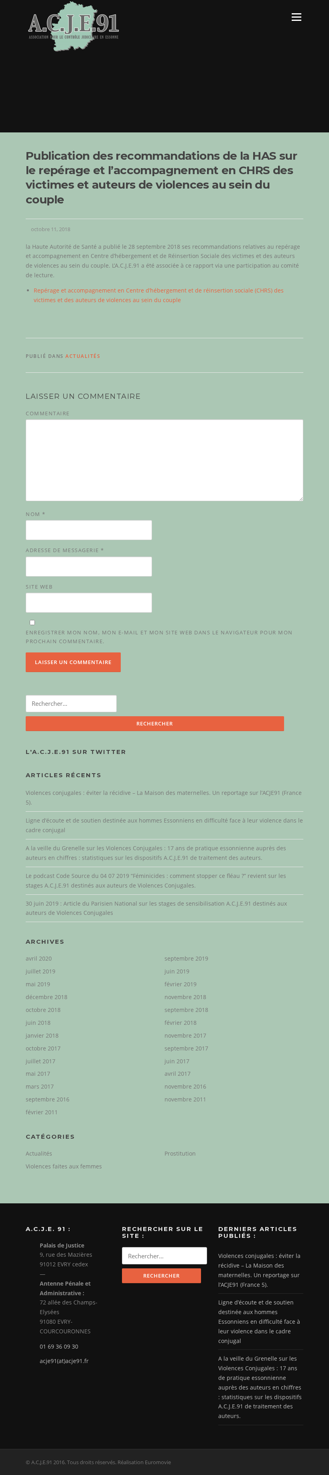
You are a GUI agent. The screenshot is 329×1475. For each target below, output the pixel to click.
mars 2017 (40, 1086)
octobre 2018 (43, 1010)
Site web (39, 586)
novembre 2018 (185, 997)
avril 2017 (177, 1073)
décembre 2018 (46, 997)
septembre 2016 (47, 1099)
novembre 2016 (185, 1086)
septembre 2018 (186, 1010)
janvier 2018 (42, 1035)
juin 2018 (38, 1022)
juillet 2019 (40, 971)
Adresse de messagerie (65, 550)
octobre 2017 (43, 1048)
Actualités (82, 356)
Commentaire (48, 413)
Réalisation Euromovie (144, 1462)
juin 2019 (176, 971)
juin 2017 (176, 1061)
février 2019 (180, 984)
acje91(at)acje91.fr (64, 1361)
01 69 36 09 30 (59, 1346)
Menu (296, 17)
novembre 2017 (185, 1035)
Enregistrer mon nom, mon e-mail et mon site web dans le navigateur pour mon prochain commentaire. (159, 637)
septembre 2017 (186, 1048)
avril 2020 (39, 958)
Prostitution (180, 1153)
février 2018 (180, 1022)
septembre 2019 (186, 958)
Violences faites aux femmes (64, 1166)
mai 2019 (38, 984)
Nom (36, 514)
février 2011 (42, 1112)
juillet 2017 (40, 1061)
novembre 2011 (185, 1099)
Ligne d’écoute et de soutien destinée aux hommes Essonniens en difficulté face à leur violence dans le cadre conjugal (259, 1321)
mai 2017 (38, 1073)
